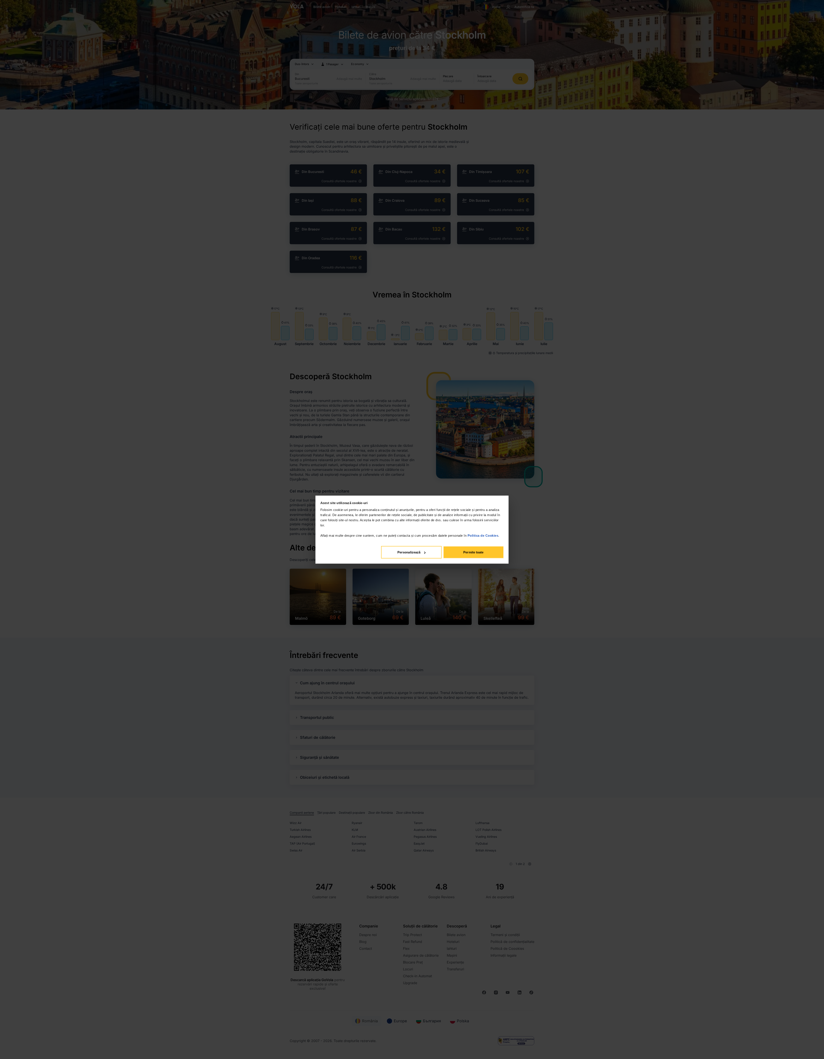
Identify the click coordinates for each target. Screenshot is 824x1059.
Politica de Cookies (483, 535)
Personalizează (408, 552)
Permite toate (473, 552)
